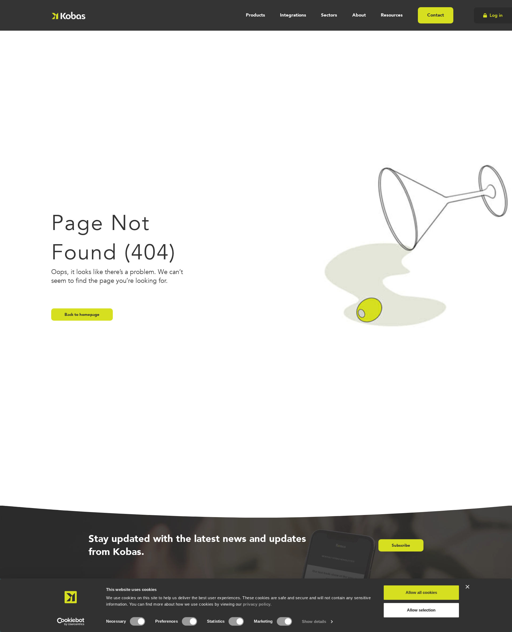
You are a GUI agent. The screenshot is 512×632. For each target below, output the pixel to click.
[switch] (189, 621)
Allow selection (421, 610)
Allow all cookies (421, 592)
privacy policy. (257, 604)
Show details (314, 621)
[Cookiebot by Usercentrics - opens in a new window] (70, 622)
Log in (496, 15)
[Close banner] (467, 587)
